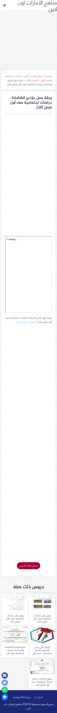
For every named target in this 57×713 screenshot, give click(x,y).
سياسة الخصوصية (22, 696)
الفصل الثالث (31, 79)
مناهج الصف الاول (33, 75)
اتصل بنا (39, 696)
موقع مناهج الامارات (25, 321)
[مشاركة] (5, 675)
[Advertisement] (28, 38)
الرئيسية (48, 75)
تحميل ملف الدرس (28, 565)
